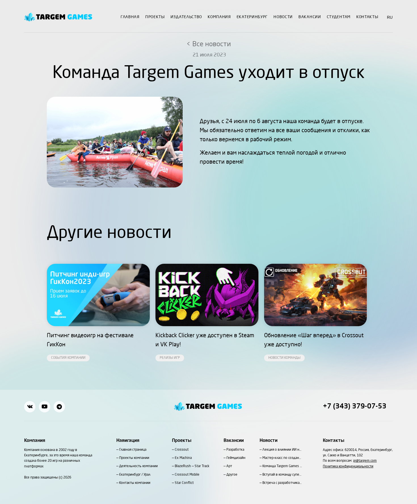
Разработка (235, 450)
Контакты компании (134, 483)
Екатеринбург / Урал (134, 474)
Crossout (182, 450)
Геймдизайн (235, 458)
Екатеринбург (252, 17)
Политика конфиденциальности (348, 466)
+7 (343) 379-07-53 (354, 406)
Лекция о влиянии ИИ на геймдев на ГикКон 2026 (282, 450)
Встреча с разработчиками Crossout (282, 483)
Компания (219, 17)
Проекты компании (134, 458)
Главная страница (132, 450)
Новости (283, 17)
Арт (229, 466)
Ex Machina (183, 458)
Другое (231, 474)
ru (390, 17)
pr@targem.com (365, 461)
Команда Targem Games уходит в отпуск (282, 466)
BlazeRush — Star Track (192, 466)
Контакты (367, 17)
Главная (130, 17)
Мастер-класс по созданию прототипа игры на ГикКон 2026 (282, 458)
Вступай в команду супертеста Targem (282, 474)
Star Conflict (184, 483)
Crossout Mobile (187, 474)
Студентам (339, 17)
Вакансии (309, 17)
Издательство (186, 17)
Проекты (155, 17)
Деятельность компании (138, 466)
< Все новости (208, 44)
